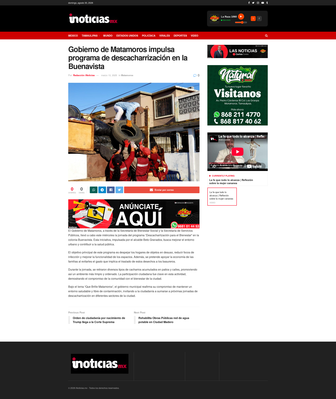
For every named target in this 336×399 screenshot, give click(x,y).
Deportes (180, 35)
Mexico (73, 35)
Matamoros (127, 75)
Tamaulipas (89, 35)
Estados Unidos (127, 35)
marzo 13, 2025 (109, 75)
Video (194, 35)
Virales (164, 35)
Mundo (108, 35)
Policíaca (148, 35)
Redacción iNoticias (84, 75)
